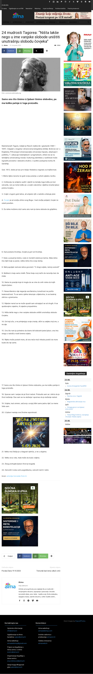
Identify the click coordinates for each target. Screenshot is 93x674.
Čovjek (6, 200)
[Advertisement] (31, 125)
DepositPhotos (80, 621)
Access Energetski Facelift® (76, 386)
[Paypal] (61, 1)
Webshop (38, 8)
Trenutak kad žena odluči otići (48, 571)
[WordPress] (85, 1)
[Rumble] (65, 1)
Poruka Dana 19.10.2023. (11, 571)
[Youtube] (89, 1)
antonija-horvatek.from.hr (17, 476)
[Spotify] (29, 600)
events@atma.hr (13, 652)
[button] (88, 22)
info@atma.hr (12, 631)
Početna (6, 22)
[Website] (81, 1)
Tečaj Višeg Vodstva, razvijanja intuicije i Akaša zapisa (77, 416)
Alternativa (40, 22)
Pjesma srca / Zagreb (74, 396)
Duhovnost (30, 22)
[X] (73, 1)
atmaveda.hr (42, 643)
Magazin (62, 22)
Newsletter (29, 8)
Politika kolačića (60, 8)
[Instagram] (53, 1)
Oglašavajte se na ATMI (16, 8)
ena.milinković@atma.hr (16, 661)
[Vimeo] (77, 1)
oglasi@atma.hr (20, 637)
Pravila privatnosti (73, 8)
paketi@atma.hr (16, 667)
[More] (46, 50)
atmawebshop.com (45, 631)
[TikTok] (69, 1)
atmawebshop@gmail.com (17, 643)
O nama (4, 8)
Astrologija (17, 22)
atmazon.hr (51, 637)
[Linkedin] (57, 1)
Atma (6, 45)
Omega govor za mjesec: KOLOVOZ (75, 408)
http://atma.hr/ (23, 586)
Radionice (73, 22)
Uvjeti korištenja (48, 8)
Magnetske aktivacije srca (76, 401)
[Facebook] (49, 1)
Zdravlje (52, 22)
